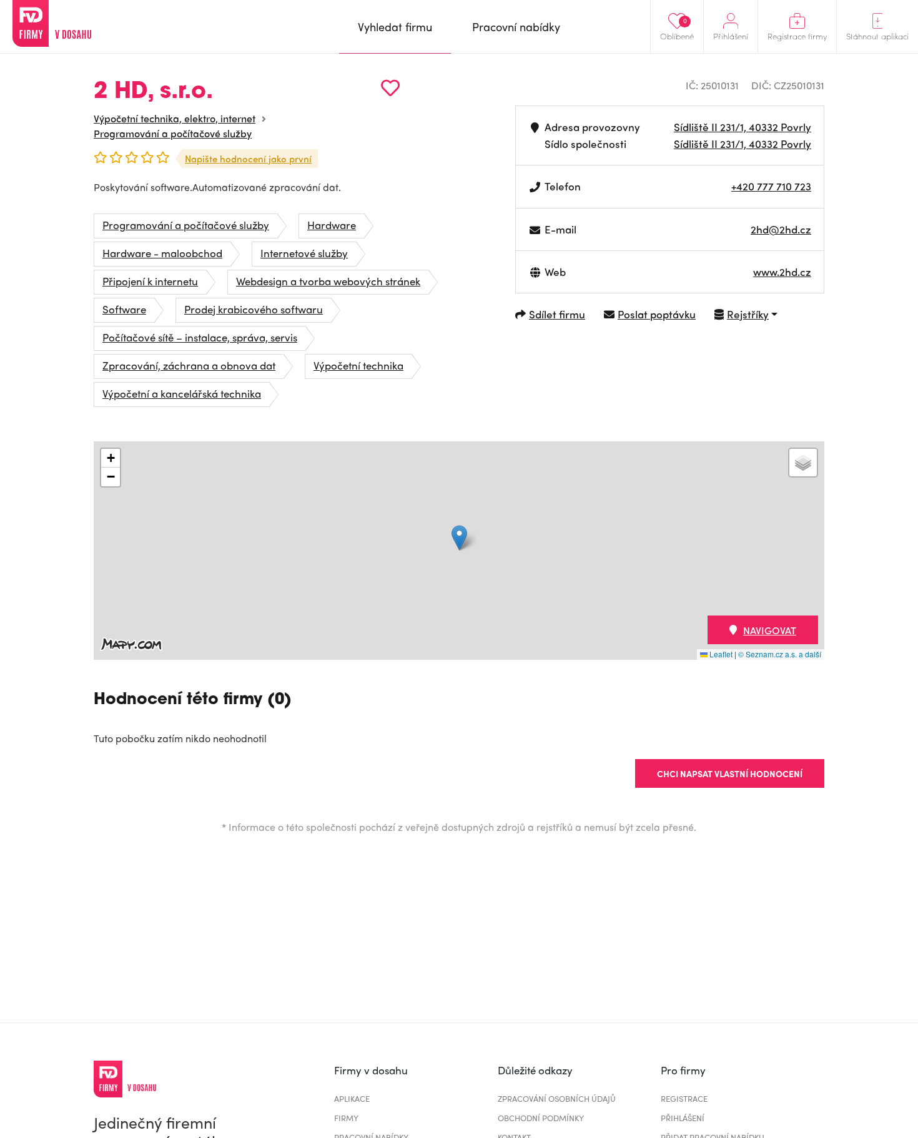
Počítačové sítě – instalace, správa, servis (199, 337)
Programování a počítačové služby (173, 133)
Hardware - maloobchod (162, 252)
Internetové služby (304, 252)
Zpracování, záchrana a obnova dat (188, 365)
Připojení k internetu (150, 280)
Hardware (331, 224)
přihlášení (682, 1118)
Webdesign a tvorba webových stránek (328, 280)
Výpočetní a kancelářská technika (181, 393)
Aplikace (352, 1098)
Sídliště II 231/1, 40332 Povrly (742, 126)
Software (124, 309)
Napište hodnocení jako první (248, 158)
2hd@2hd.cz (781, 229)
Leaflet (720, 654)
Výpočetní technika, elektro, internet (174, 118)
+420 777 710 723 (771, 186)
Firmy (346, 1118)
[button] (459, 538)
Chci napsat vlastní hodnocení (729, 773)
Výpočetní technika (358, 365)
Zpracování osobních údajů (557, 1098)
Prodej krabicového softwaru (253, 309)
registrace (684, 1098)
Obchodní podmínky (541, 1118)
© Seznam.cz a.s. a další (779, 654)
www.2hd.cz (782, 271)
